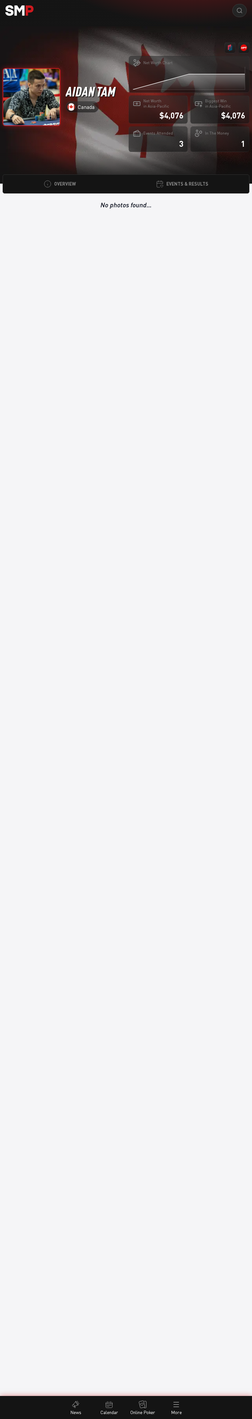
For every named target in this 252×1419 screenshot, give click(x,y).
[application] (189, 78)
